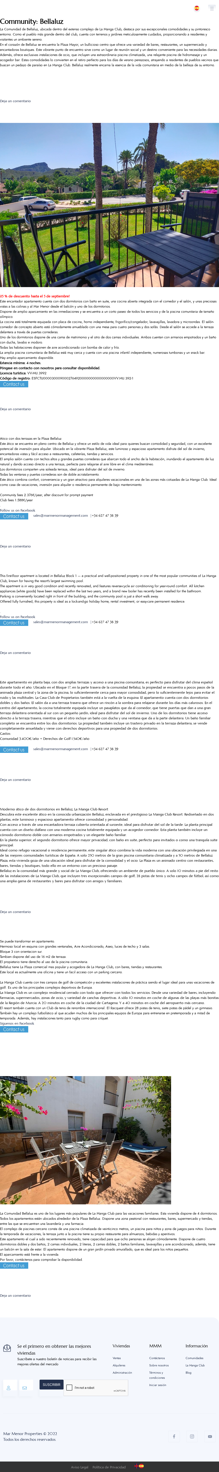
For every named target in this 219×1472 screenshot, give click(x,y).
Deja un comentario (15, 101)
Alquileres (119, 1365)
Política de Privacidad (109, 1467)
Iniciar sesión (157, 1385)
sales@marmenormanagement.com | (62, 515)
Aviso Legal (79, 1467)
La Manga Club (195, 1365)
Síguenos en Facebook (17, 1023)
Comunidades (194, 1358)
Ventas (117, 1358)
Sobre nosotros (159, 1365)
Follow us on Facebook (17, 510)
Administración (122, 1372)
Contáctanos (157, 1358)
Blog (188, 1372)
